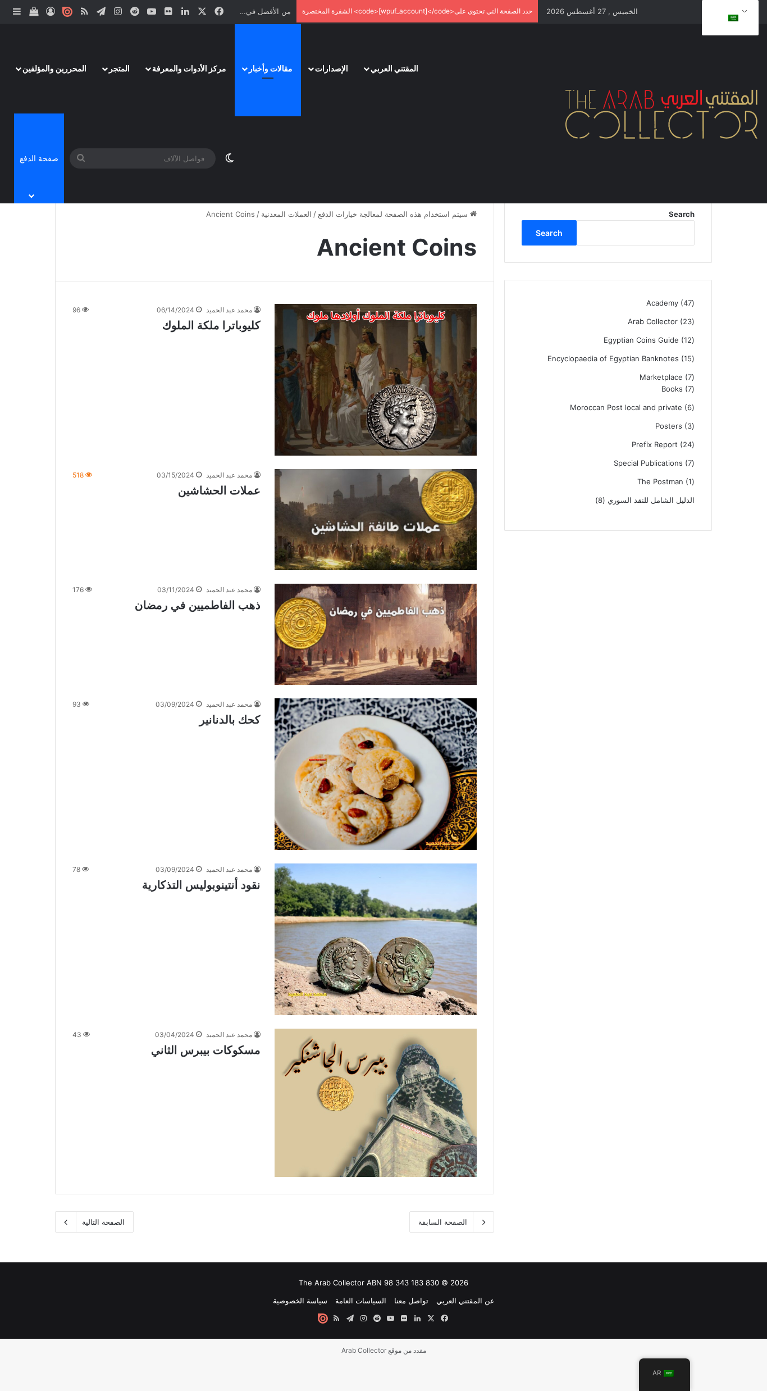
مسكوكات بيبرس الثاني (206, 1050)
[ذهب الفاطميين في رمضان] (376, 634)
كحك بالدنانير (230, 719)
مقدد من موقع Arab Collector (383, 1350)
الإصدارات (331, 68)
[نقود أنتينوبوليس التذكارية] (376, 939)
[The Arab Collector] (662, 113)
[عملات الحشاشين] (376, 519)
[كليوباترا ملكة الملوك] (376, 380)
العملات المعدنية (286, 214)
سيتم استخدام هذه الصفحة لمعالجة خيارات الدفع (394, 214)
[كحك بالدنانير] (376, 774)
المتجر (119, 68)
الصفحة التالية (103, 1221)
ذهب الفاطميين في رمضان (198, 605)
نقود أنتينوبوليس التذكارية (201, 885)
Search (682, 214)
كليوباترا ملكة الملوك (211, 325)
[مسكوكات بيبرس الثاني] (376, 1103)
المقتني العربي (394, 68)
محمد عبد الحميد (229, 310)
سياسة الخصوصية (300, 1300)
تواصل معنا (411, 1300)
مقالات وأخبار (271, 68)
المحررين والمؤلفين (54, 68)
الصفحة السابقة (442, 1221)
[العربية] (728, 18)
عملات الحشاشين (219, 490)
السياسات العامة (360, 1300)
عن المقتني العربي (465, 1300)
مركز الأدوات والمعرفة (189, 68)
